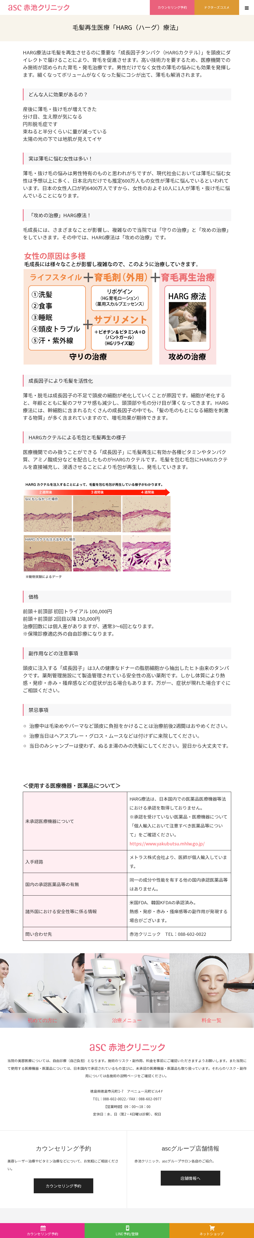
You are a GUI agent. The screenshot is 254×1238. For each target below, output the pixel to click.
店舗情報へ (190, 1178)
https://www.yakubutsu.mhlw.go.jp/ (167, 843)
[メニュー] (246, 7)
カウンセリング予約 (172, 7)
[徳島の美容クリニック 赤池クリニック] (38, 7)
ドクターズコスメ (216, 7)
